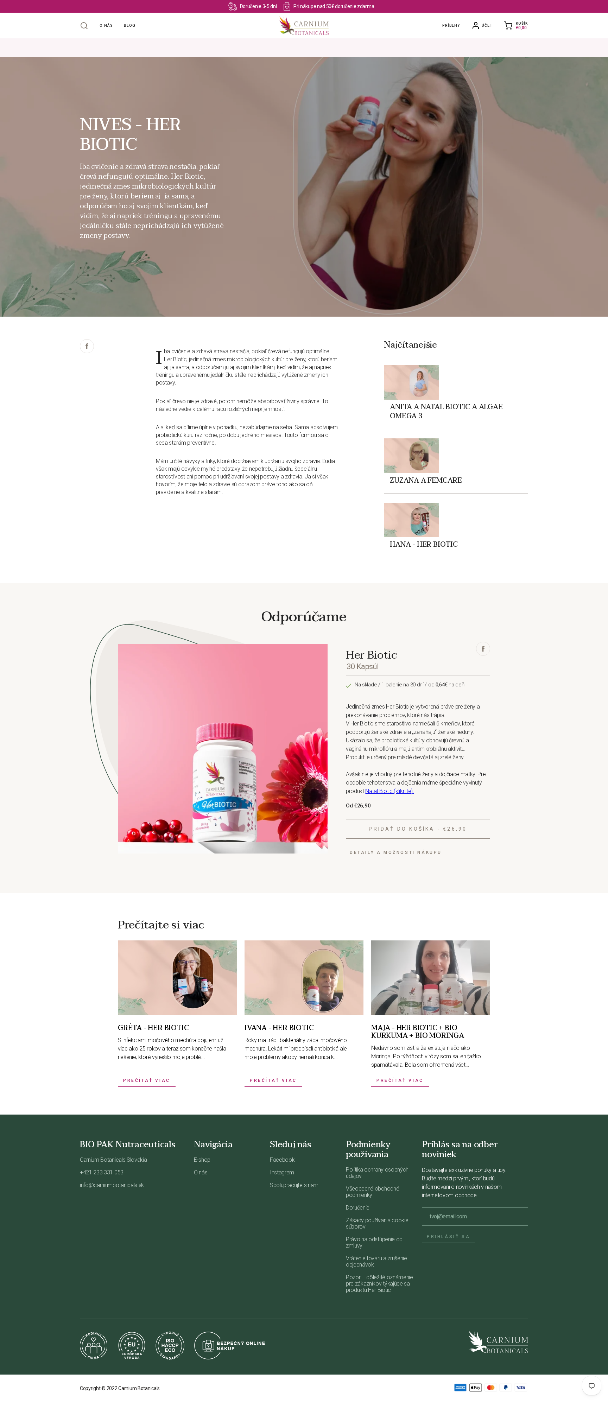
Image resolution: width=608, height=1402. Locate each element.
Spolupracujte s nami (294, 1185)
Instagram (282, 1172)
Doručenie (357, 1207)
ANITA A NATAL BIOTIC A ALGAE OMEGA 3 (446, 411)
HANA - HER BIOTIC (424, 544)
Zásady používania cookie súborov (377, 1223)
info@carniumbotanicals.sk (112, 1185)
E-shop (202, 1159)
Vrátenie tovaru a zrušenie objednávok (376, 1261)
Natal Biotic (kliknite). (389, 791)
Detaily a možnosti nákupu (396, 852)
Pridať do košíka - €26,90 (418, 829)
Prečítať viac (146, 1080)
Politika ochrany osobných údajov (377, 1172)
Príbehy (451, 25)
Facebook (282, 1159)
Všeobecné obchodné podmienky (372, 1191)
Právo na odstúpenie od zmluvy (374, 1242)
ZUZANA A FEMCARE (426, 480)
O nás (106, 25)
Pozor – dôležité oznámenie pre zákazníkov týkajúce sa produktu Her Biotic (379, 1283)
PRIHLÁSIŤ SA (448, 1236)
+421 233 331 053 (102, 1172)
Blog (129, 25)
